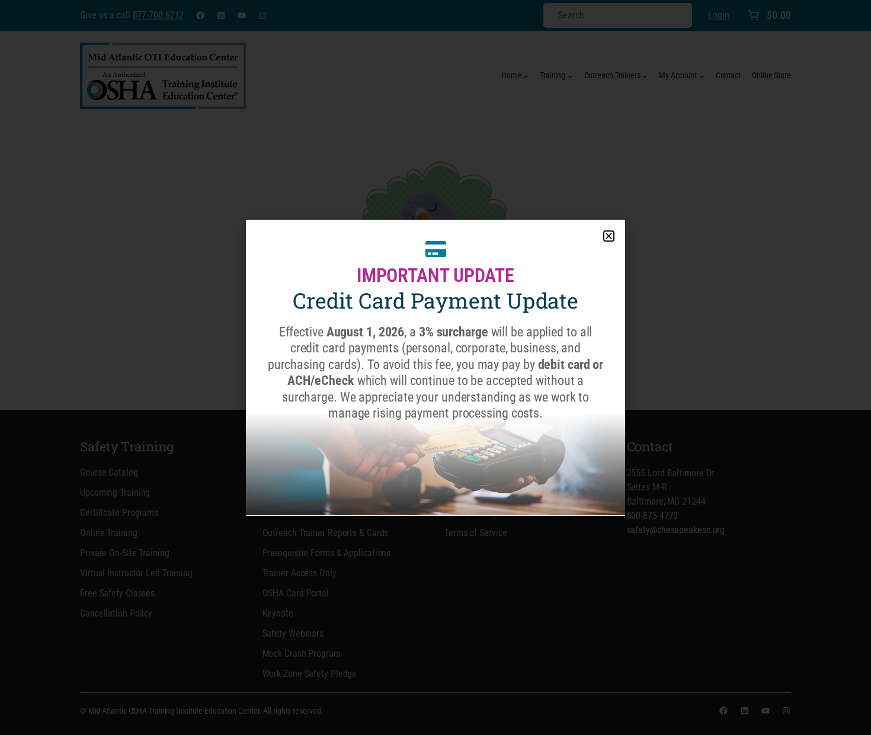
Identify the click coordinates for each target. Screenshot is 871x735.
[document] (435, 367)
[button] (608, 236)
